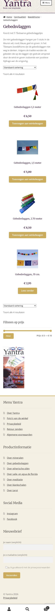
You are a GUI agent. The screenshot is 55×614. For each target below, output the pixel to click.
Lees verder (27, 290)
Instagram (12, 513)
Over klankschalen (16, 484)
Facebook (12, 519)
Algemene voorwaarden (19, 434)
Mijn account (9, 609)
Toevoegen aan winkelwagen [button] (27, 123)
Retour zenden (15, 429)
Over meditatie (15, 479)
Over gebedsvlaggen (17, 463)
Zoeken (27, 609)
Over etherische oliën (18, 468)
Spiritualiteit (20, 17)
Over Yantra (13, 413)
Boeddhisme (34, 17)
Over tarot (12, 490)
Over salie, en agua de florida (22, 474)
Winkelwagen (42, 607)
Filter (8, 336)
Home (9, 17)
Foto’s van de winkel (17, 418)
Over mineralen (15, 457)
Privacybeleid (14, 423)
